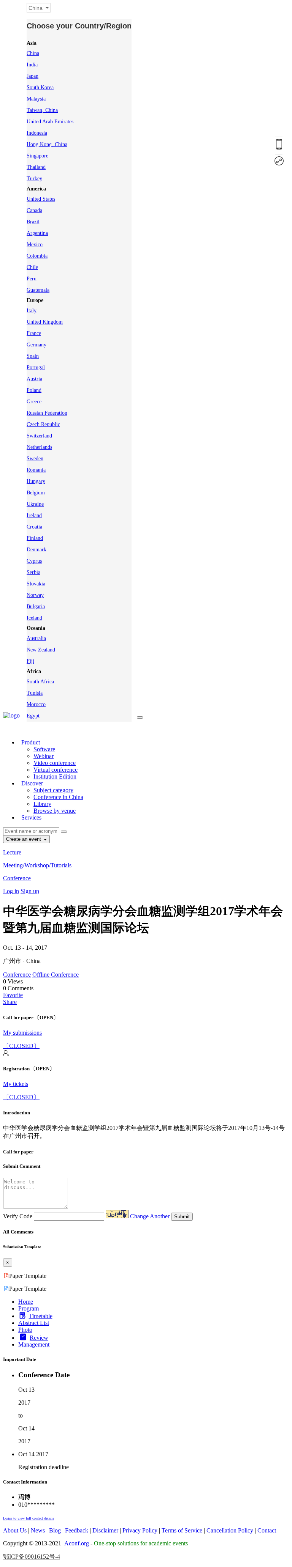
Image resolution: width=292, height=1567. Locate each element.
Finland (35, 538)
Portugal (36, 367)
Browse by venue (54, 810)
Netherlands (39, 447)
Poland (34, 390)
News (38, 1530)
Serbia (33, 572)
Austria (34, 379)
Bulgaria (36, 606)
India (32, 65)
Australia (36, 638)
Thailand (36, 167)
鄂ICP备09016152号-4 (31, 1556)
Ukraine (35, 504)
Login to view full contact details (28, 1518)
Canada (34, 210)
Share (10, 1002)
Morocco (36, 704)
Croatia (34, 527)
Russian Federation (47, 413)
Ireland (34, 515)
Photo (25, 1329)
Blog (55, 1530)
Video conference (54, 763)
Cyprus (34, 561)
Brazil (33, 222)
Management (33, 1344)
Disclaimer (105, 1530)
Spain (33, 356)
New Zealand (41, 650)
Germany (36, 345)
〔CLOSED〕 (21, 1046)
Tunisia (35, 693)
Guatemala (38, 290)
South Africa (40, 681)
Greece (34, 401)
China (33, 53)
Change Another (150, 1216)
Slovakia (36, 584)
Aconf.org (76, 1543)
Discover (32, 783)
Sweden (35, 458)
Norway (35, 595)
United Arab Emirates (50, 121)
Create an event (24, 839)
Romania (36, 470)
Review (39, 1337)
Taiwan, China (42, 110)
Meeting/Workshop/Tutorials (37, 865)
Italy (31, 310)
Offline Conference (55, 974)
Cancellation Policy (229, 1530)
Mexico (35, 244)
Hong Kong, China (47, 144)
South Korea (40, 87)
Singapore (37, 156)
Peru (31, 279)
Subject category (53, 790)
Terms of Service (182, 1530)
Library (42, 804)
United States (41, 199)
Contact (266, 1530)
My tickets (15, 1084)
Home (25, 1301)
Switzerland (39, 436)
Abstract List (33, 1323)
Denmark (36, 549)
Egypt (33, 716)
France (34, 333)
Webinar (43, 756)
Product (30, 742)
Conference (17, 878)
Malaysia (36, 99)
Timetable (40, 1316)
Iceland (34, 618)
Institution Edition (54, 776)
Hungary (36, 481)
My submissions (22, 1032)
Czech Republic (43, 424)
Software (44, 749)
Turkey (34, 178)
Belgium (36, 493)
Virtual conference (55, 769)
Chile (32, 267)
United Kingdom (45, 322)
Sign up (30, 891)
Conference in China (58, 797)
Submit (182, 1216)
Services (31, 817)
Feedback (76, 1530)
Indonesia (37, 133)
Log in (11, 891)
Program (28, 1308)
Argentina (37, 233)
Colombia (37, 256)
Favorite (13, 995)
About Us (15, 1530)
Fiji (30, 661)
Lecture (12, 852)
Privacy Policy (139, 1530)
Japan (32, 76)
